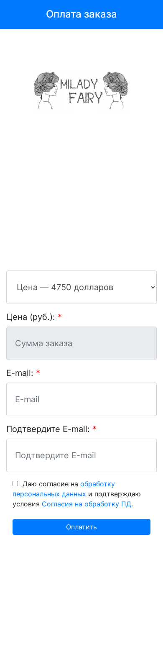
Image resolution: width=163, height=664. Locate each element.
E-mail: (19, 373)
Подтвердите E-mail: (48, 429)
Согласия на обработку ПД (86, 504)
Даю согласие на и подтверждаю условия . (77, 494)
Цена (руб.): (30, 317)
